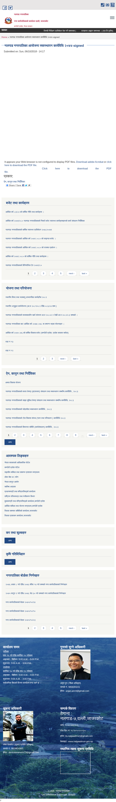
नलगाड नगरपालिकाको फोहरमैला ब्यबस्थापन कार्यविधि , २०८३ (29, 409)
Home (4, 37)
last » (84, 273)
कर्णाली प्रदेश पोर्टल (12, 467)
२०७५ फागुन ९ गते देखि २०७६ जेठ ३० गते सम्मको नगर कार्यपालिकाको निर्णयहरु (36, 593)
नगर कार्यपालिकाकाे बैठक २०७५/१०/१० (20, 611)
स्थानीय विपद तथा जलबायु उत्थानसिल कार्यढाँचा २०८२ (26, 297)
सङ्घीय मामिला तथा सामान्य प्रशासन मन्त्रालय (22, 472)
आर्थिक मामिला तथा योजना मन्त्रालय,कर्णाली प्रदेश (23, 506)
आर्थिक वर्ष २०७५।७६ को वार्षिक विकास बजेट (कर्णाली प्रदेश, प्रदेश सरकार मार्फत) (37, 333)
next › (71, 273)
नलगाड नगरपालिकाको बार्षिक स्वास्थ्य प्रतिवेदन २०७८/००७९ (29, 229)
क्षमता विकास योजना (13, 382)
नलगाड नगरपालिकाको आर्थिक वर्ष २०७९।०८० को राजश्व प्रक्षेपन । (31, 247)
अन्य (10, 442)
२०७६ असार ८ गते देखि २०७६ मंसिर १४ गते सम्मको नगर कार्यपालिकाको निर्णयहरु (36, 584)
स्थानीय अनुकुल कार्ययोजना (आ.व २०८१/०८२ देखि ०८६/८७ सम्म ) (31, 306)
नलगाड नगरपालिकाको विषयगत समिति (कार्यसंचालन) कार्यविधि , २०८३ (32, 427)
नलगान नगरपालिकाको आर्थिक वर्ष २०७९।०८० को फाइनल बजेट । (31, 238)
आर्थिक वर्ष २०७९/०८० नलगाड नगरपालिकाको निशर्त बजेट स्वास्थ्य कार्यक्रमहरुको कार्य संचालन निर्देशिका (45, 221)
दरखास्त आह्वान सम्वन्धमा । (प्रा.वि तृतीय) (89, 31)
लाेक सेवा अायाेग (11, 477)
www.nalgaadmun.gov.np (80, 741)
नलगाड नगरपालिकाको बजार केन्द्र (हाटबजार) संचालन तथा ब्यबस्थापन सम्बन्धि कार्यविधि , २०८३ (42, 391)
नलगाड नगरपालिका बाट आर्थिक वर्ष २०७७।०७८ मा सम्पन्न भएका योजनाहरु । (35, 324)
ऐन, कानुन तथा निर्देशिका (14, 181)
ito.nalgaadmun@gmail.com (79, 736)
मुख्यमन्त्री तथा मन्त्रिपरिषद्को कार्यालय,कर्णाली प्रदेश (25, 501)
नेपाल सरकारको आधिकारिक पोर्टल (17, 462)
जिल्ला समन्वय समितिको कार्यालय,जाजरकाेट (21, 511)
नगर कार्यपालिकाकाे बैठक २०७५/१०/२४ (20, 602)
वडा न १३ (9, 341)
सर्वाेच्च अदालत (10, 486)
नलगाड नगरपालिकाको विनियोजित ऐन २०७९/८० (24, 265)
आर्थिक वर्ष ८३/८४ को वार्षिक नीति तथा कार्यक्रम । (25, 212)
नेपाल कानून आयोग (12, 482)
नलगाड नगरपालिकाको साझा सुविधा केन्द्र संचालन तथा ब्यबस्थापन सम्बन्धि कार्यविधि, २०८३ (40, 400)
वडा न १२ (9, 350)
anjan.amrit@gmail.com (77, 691)
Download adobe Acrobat (90, 162)
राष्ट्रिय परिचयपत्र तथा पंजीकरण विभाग (20, 496)
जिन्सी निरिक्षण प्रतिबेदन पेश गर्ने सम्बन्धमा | (52, 31)
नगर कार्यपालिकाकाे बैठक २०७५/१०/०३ (20, 620)
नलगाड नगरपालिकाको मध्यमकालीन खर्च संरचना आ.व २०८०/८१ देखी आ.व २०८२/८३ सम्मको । (42, 315)
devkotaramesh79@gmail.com (24, 752)
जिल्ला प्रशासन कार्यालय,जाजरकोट (18, 515)
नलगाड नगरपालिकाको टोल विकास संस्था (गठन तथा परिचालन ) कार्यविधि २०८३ (35, 418)
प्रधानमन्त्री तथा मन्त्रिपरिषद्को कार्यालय (20, 491)
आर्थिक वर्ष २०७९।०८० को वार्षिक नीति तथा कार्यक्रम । (27, 256)
